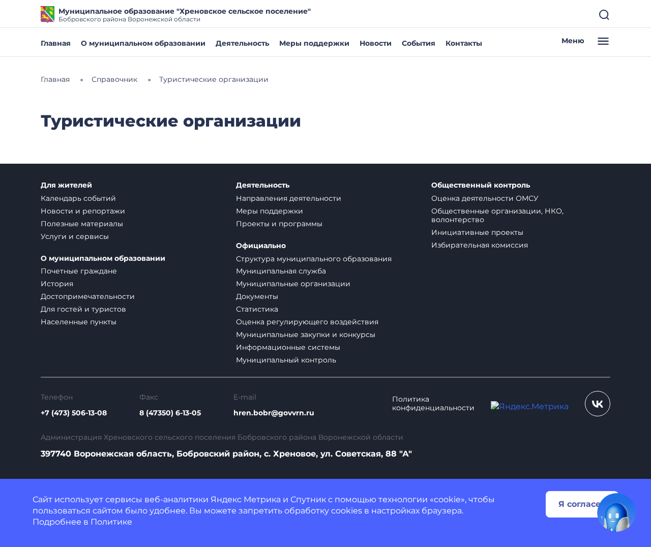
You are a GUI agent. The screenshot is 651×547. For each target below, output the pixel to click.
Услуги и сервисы (75, 236)
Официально (261, 245)
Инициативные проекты (477, 232)
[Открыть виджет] (616, 512)
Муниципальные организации (293, 283)
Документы (257, 296)
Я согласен (582, 504)
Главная (56, 43)
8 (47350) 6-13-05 (170, 413)
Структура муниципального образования (314, 258)
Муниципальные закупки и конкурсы (305, 334)
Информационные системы (288, 347)
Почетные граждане (79, 271)
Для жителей (66, 185)
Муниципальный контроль (286, 359)
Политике (111, 522)
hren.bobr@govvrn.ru (273, 413)
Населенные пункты (78, 321)
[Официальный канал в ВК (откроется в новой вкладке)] (597, 403)
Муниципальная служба (281, 271)
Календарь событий (78, 198)
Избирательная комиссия (479, 245)
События (418, 43)
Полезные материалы (82, 223)
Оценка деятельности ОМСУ (485, 198)
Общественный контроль (480, 185)
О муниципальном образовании (143, 43)
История (57, 283)
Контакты (464, 43)
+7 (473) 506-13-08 (74, 413)
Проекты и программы (279, 223)
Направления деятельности (288, 198)
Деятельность (242, 43)
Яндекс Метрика (246, 499)
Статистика (257, 309)
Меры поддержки (314, 43)
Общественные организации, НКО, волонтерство (497, 215)
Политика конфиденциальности (433, 403)
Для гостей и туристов (83, 309)
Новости (376, 43)
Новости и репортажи (83, 211)
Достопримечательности (88, 296)
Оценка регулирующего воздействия (307, 321)
